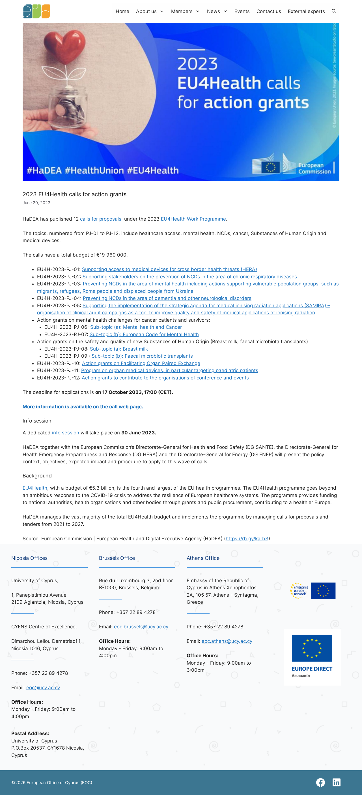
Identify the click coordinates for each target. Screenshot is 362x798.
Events (242, 11)
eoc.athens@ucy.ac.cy (227, 641)
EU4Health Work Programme (193, 219)
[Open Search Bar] (333, 11)
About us (146, 11)
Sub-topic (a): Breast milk (119, 349)
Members (182, 11)
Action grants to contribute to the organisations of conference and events (165, 378)
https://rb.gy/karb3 (247, 538)
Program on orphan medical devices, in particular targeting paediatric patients (169, 370)
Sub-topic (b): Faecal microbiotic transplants (142, 356)
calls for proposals (101, 219)
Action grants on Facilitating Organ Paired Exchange (141, 363)
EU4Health (35, 488)
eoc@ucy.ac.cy (43, 687)
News (213, 11)
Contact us (269, 11)
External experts (306, 11)
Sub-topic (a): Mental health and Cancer (136, 327)
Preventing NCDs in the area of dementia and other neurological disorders (167, 298)
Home (122, 11)
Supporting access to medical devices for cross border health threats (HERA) (169, 269)
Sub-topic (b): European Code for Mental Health (144, 334)
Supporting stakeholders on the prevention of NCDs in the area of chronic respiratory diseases (190, 276)
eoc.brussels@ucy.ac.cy (141, 627)
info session (65, 433)
